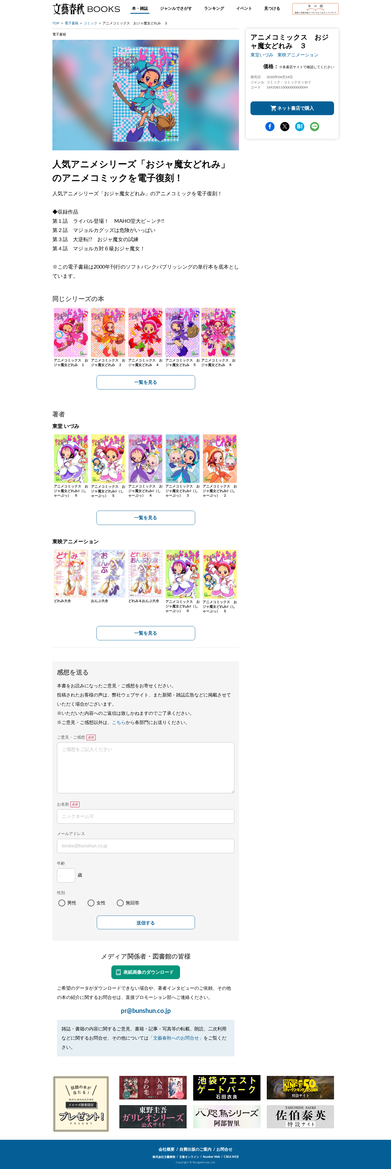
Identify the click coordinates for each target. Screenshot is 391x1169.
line (314, 126)
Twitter (284, 126)
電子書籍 (71, 23)
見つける (272, 9)
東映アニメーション (298, 55)
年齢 (61, 863)
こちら (119, 722)
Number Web (211, 1157)
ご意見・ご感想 (71, 737)
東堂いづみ (261, 55)
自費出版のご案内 (195, 1150)
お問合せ (224, 1150)
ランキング (214, 9)
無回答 (132, 903)
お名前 (63, 804)
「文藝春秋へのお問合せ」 (176, 1038)
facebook (270, 126)
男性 (71, 903)
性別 (61, 893)
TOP (55, 23)
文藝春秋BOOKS (86, 8)
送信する (146, 922)
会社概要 (167, 1150)
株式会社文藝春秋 (164, 1157)
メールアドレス (71, 834)
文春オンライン (189, 1157)
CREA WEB (231, 1157)
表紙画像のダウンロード (148, 972)
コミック (90, 23)
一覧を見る (145, 382)
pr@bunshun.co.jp (146, 1011)
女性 (101, 903)
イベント (244, 9)
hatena (299, 126)
